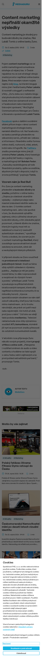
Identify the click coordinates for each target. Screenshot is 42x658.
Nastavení (7, 643)
